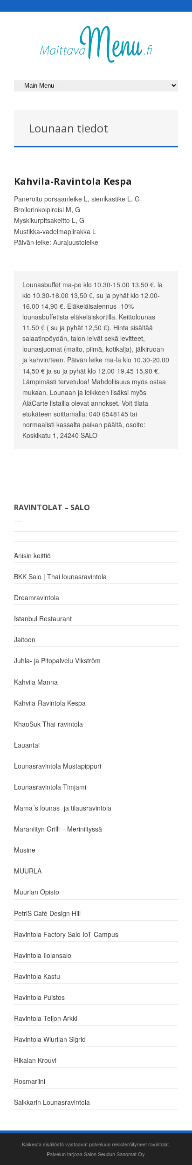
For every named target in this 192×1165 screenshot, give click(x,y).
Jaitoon (24, 639)
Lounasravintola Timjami (50, 786)
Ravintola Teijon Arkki (45, 1018)
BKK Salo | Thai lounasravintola (60, 576)
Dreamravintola (36, 597)
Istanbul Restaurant (43, 618)
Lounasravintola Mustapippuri (57, 765)
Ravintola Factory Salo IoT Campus (66, 934)
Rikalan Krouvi (35, 1060)
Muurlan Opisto (36, 891)
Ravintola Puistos (39, 997)
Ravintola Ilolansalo (42, 955)
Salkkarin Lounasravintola (52, 1102)
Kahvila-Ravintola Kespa (73, 181)
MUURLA (27, 870)
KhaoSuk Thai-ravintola (48, 723)
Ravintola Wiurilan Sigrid (50, 1039)
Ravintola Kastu (37, 976)
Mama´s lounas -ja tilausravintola (62, 807)
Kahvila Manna (36, 682)
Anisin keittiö (32, 555)
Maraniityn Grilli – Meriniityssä (58, 828)
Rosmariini (29, 1081)
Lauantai (27, 744)
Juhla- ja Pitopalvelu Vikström (57, 660)
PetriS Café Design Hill (47, 913)
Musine (24, 849)
